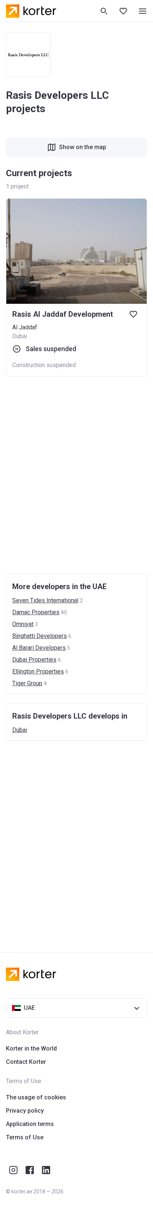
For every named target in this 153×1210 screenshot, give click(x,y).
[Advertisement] (76, 475)
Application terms (30, 1123)
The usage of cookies (36, 1097)
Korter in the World (31, 1048)
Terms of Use (24, 1137)
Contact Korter (26, 1061)
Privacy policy (25, 1110)
